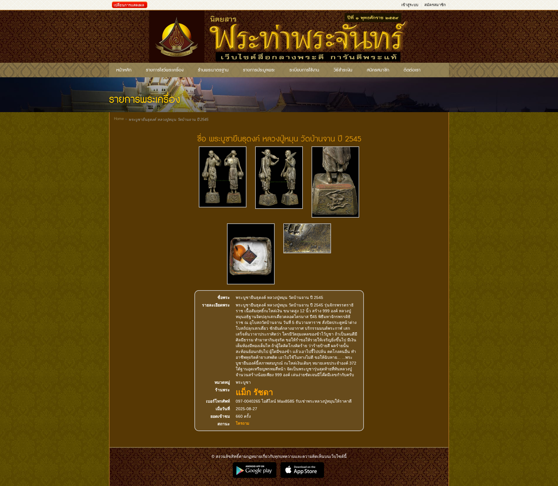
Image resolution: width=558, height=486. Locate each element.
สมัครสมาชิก (435, 5)
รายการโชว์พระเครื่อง (164, 70)
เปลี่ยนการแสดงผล (129, 5)
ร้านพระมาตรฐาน (213, 70)
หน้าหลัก (123, 70)
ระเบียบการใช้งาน (304, 70)
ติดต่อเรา (412, 70)
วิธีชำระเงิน (343, 70)
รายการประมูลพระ (259, 70)
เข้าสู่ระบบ (409, 5)
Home (119, 118)
